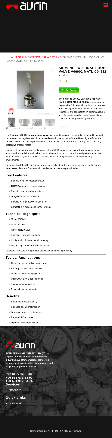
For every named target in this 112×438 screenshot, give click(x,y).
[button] (106, 5)
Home (9, 57)
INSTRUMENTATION (28, 57)
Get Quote (71, 90)
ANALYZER (50, 57)
